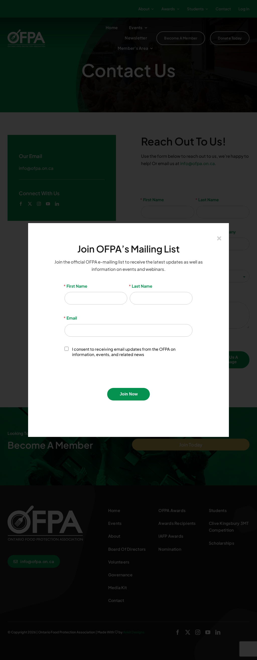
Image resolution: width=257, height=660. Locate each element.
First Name (76, 286)
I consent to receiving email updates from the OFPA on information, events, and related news (123, 352)
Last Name (141, 286)
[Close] (219, 238)
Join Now (129, 394)
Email (71, 318)
